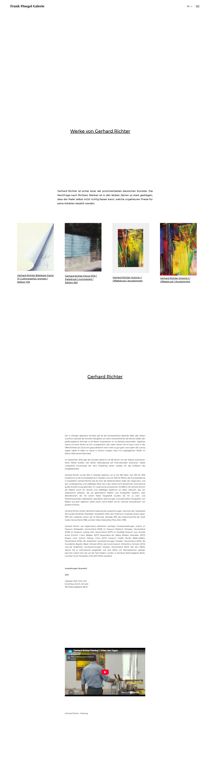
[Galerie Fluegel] (27, 7)
